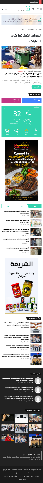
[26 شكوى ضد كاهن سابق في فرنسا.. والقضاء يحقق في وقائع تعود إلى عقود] (8, 417)
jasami (27, 473)
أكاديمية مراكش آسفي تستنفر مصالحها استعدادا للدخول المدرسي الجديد (17, 346)
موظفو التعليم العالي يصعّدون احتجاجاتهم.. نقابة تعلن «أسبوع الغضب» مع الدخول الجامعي (15, 355)
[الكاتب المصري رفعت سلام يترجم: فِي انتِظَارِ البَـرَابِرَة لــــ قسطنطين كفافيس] (35, 427)
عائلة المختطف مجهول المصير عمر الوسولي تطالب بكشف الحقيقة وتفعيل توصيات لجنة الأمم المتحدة (16, 337)
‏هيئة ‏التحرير (37, 71)
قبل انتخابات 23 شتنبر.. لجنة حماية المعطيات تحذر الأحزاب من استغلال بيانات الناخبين (16, 324)
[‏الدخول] (6, 9)
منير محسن (29, 392)
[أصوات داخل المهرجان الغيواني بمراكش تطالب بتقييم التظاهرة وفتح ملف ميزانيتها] (35, 418)
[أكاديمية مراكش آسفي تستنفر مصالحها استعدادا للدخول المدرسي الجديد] (36, 348)
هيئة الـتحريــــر (13, 476)
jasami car (19, 473)
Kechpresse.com (28, 469)
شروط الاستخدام (21, 479)
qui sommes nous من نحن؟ (26, 476)
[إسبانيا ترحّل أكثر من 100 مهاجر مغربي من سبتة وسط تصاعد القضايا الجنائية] (8, 427)
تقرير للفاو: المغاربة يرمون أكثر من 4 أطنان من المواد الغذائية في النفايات (23, 75)
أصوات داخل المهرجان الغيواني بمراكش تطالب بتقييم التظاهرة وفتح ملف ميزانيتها (17, 379)
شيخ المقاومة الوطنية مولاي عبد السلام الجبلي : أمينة (15, 240)
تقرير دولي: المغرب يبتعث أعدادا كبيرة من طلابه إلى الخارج (17, 221)
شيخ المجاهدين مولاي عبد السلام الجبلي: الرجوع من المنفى (17, 249)
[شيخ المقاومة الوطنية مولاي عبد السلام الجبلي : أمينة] (36, 242)
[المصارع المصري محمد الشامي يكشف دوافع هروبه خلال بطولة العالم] (8, 437)
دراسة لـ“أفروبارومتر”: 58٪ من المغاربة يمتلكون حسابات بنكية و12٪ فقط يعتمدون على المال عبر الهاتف (15, 231)
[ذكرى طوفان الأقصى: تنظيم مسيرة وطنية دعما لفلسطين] (36, 214)
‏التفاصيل (36, 87)
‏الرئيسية (38, 29)
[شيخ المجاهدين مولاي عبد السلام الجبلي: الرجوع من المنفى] (36, 251)
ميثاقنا (6, 476)
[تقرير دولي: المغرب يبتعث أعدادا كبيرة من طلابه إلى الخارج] (36, 223)
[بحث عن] (33, 9)
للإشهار (37, 476)
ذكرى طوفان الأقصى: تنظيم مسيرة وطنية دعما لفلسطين (16, 212)
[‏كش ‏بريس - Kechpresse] (23, 9)
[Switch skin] (3, 9)
